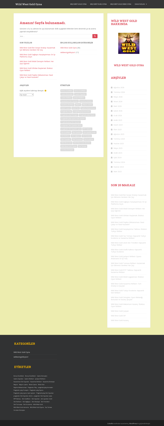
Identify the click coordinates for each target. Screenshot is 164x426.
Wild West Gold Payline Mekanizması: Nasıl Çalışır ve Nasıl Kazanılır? (36, 76)
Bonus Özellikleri (80, 91)
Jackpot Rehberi (79, 98)
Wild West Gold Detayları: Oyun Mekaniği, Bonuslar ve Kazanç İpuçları (127, 298)
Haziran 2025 (119, 143)
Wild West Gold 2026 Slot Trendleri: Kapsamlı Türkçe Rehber (128, 244)
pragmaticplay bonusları (81, 112)
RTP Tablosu (87, 129)
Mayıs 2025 (118, 148)
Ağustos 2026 (119, 87)
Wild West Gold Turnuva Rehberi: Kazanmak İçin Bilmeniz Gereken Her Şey (128, 264)
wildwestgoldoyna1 (67, 52)
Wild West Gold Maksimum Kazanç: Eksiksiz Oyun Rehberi (128, 305)
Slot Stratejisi (86, 136)
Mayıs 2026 (118, 97)
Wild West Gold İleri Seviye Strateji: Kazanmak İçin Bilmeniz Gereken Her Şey (37, 49)
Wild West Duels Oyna (98, 4)
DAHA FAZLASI (140, 4)
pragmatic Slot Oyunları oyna (71, 129)
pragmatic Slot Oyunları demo (71, 125)
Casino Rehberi (66, 98)
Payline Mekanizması (88, 108)
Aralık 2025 (118, 120)
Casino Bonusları (67, 94)
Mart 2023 (118, 171)
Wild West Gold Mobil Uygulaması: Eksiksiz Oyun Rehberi (127, 278)
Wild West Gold (66, 143)
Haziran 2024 (119, 167)
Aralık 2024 (118, 153)
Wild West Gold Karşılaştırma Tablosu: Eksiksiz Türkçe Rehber (129, 230)
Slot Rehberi (65, 136)
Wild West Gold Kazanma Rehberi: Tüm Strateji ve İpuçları (126, 285)
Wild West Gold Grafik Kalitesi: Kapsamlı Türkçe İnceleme (126, 250)
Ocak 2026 (118, 115)
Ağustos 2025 (119, 134)
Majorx (78, 105)
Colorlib (110, 424)
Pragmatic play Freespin (69, 115)
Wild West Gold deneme (82, 143)
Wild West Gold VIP (118, 316)
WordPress (133, 424)
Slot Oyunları (77, 132)
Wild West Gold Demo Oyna (120, 4)
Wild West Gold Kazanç (120, 320)
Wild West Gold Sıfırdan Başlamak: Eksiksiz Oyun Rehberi (36, 69)
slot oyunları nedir (89, 132)
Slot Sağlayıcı (76, 136)
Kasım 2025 (118, 125)
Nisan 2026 (118, 101)
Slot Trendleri (65, 139)
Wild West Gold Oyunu (68, 146)
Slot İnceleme (88, 139)
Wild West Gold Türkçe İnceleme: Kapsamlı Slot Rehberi (127, 291)
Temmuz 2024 (119, 162)
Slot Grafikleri (65, 132)
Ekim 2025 (118, 129)
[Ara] (94, 36)
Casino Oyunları (80, 94)
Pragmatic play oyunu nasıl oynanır (73, 118)
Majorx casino (87, 105)
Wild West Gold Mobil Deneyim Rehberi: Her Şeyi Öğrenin (37, 62)
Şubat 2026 (118, 111)
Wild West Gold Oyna (28, 4)
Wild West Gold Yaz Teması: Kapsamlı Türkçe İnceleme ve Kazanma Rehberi (128, 237)
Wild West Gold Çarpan (120, 311)
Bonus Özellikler (66, 91)
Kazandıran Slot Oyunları (69, 101)
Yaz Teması (82, 146)
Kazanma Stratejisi (67, 105)
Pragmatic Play (66, 112)
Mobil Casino (65, 108)
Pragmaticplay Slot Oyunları (70, 122)
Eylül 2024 (117, 157)
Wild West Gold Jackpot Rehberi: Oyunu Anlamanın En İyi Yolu (126, 257)
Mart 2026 (118, 106)
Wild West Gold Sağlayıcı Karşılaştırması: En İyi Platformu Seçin (37, 55)
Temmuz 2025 (119, 139)
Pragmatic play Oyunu (87, 115)
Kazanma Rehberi (86, 101)
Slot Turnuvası (77, 139)
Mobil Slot (75, 108)
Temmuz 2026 (119, 92)
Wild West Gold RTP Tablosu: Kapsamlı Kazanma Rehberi (126, 271)
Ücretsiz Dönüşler (67, 150)
